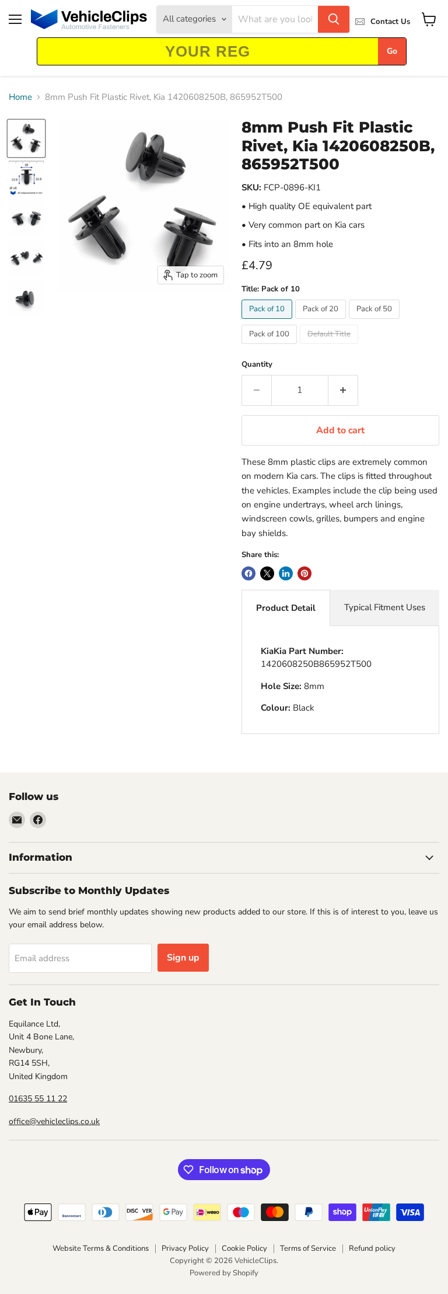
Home (20, 97)
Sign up (183, 957)
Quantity (257, 364)
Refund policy (372, 1248)
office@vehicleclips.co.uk (54, 1121)
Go (392, 51)
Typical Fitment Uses (384, 607)
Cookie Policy (244, 1248)
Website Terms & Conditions (100, 1248)
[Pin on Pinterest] (305, 573)
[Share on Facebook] (249, 573)
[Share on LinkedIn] (286, 573)
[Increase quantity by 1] (343, 390)
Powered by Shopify (224, 1273)
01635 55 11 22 (38, 1098)
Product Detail (286, 608)
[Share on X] (267, 573)
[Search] (333, 19)
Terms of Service (308, 1248)
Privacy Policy (185, 1248)
